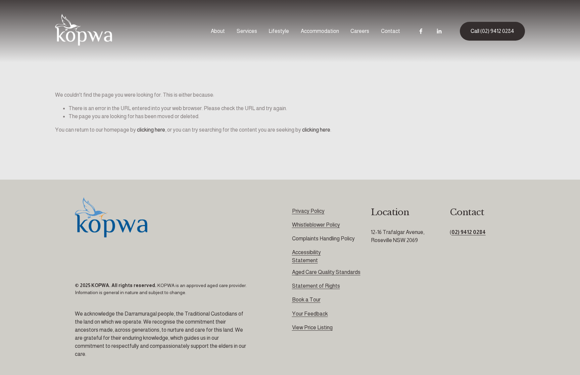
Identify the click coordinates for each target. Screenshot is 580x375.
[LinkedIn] (439, 31)
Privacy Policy (308, 211)
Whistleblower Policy (316, 225)
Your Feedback (310, 314)
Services (247, 31)
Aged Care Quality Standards (326, 272)
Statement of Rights (316, 286)
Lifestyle (279, 31)
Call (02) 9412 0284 (492, 31)
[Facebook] (421, 31)
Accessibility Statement (306, 256)
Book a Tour (306, 299)
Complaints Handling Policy (323, 238)
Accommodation (320, 31)
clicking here (151, 130)
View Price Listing (312, 327)
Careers (359, 31)
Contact (390, 31)
